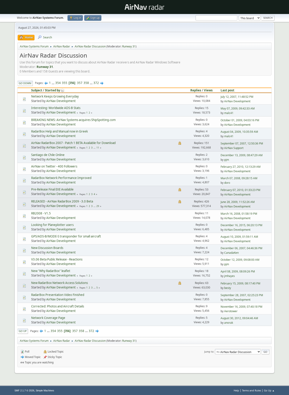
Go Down (25, 83)
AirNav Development (61, 101)
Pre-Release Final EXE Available (52, 189)
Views (208, 90)
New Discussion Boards (47, 248)
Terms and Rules (251, 390)
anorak (228, 323)
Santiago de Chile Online (48, 155)
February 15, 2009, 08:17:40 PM (240, 283)
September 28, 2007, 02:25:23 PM (242, 295)
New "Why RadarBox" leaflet (50, 271)
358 (86, 83)
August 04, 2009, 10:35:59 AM (239, 132)
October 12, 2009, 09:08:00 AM (240, 260)
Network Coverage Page (48, 318)
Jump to (209, 351)
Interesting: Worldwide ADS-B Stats (55, 108)
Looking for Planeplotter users (52, 225)
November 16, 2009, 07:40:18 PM (241, 307)
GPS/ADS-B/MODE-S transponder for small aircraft (66, 236)
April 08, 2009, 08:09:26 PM (238, 271)
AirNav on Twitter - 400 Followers (54, 166)
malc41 (228, 113)
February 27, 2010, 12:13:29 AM (241, 167)
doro (227, 183)
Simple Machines (45, 390)
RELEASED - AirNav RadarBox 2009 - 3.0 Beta (62, 201)
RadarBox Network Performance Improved (61, 178)
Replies (195, 90)
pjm (226, 160)
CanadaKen (231, 253)
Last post (227, 90)
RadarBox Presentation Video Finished (57, 295)
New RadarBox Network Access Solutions (59, 283)
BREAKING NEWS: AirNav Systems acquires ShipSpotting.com (73, 120)
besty (227, 288)
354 (58, 83)
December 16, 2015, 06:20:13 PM (241, 225)
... (53, 83)
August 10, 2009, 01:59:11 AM (239, 237)
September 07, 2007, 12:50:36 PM (242, 143)
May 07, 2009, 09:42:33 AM (238, 108)
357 (79, 83)
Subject (36, 90)
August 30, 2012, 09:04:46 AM (239, 318)
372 (96, 83)
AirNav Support (233, 148)
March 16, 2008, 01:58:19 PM (239, 214)
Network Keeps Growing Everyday (55, 96)
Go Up (23, 331)
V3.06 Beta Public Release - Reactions (56, 259)
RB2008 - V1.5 (41, 213)
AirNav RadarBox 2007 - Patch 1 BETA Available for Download (73, 143)
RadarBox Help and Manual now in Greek (59, 131)
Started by (52, 90)
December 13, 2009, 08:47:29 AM (242, 155)
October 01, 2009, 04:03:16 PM (240, 120)
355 (64, 83)
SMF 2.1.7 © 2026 (24, 390)
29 (97, 206)
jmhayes (229, 276)
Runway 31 (129, 46)
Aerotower (231, 311)
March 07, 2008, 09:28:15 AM (239, 178)
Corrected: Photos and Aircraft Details (57, 306)
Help (236, 390)
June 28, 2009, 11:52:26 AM (238, 202)
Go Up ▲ (269, 390)
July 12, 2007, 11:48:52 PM (237, 97)
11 (97, 147)
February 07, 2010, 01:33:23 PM (240, 190)
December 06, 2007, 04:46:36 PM (241, 248)
